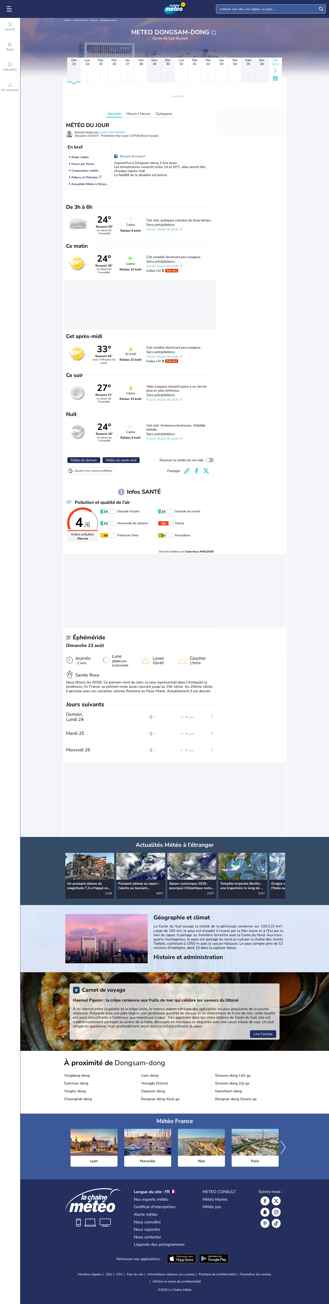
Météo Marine (215, 1199)
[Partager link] (187, 471)
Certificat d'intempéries (154, 1206)
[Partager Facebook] (196, 471)
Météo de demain (84, 460)
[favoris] (213, 32)
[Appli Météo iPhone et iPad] (181, 1259)
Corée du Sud (81, 20)
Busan (94, 20)
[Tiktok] (276, 1223)
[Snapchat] (265, 1212)
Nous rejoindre (147, 1229)
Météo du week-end (121, 460)
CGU (109, 1274)
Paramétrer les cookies (255, 1274)
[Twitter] (276, 1200)
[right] (281, 871)
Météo (67, 20)
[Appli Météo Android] (213, 1259)
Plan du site (135, 1274)
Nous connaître (147, 1222)
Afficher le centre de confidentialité (176, 1281)
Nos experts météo (151, 1199)
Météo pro (212, 1206)
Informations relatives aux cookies (171, 1274)
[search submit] (321, 8)
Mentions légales (90, 1274)
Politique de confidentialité (217, 1274)
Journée (114, 113)
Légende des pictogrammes (159, 1244)
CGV (119, 1274)
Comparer (164, 113)
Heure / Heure (138, 113)
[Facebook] (265, 1200)
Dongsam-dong (108, 20)
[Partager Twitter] (206, 471)
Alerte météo (146, 1214)
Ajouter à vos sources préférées (93, 470)
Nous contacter (147, 1237)
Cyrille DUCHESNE (112, 132)
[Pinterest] (265, 1223)
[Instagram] (276, 1212)
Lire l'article (263, 1034)
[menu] (10, 9)
